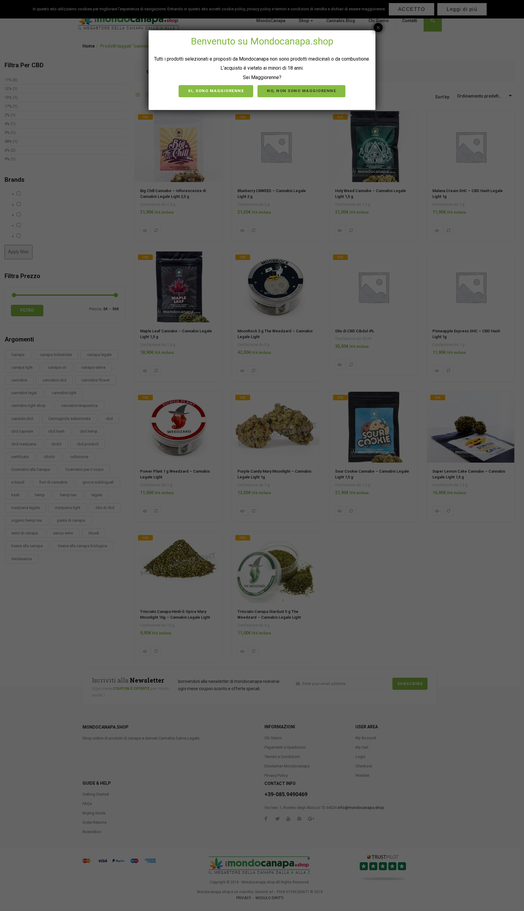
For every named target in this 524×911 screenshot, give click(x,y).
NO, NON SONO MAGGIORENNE (301, 90)
